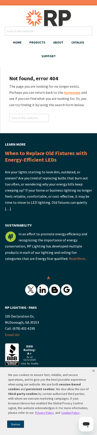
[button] (93, 370)
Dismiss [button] (15, 424)
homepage (72, 92)
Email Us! (12, 334)
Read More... (78, 258)
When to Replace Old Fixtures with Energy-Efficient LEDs (46, 156)
